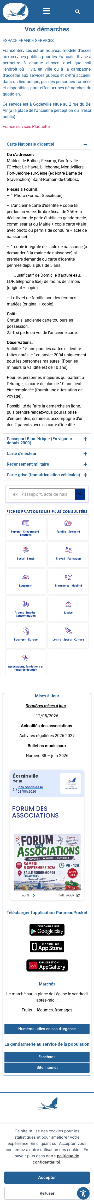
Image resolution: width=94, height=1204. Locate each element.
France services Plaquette (26, 126)
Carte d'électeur (22, 453)
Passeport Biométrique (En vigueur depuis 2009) (39, 440)
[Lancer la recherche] (80, 494)
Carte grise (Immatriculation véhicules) (43, 474)
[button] (77, 12)
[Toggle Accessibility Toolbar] (83, 1193)
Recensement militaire (28, 464)
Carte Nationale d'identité (30, 144)
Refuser (47, 1193)
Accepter (47, 1177)
